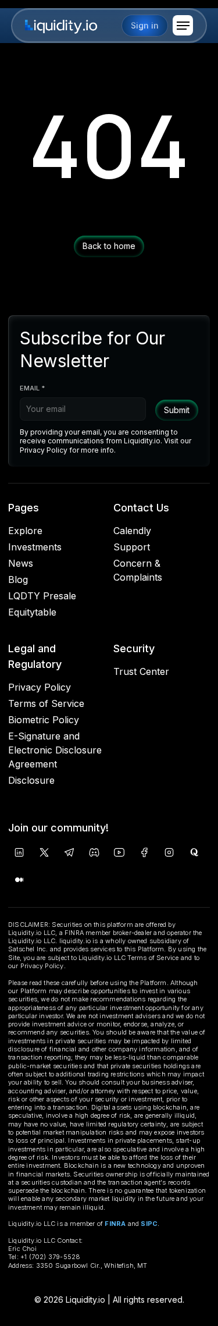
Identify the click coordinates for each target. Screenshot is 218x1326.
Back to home (109, 246)
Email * (32, 388)
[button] (183, 25)
